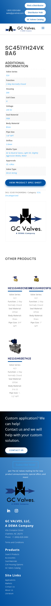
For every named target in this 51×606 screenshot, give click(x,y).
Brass (8, 127)
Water (24, 155)
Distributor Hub (35, 12)
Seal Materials (11, 561)
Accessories (10, 557)
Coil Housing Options (14, 564)
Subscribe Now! (25, 465)
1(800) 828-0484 (13, 10)
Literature (9, 593)
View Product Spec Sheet (25, 182)
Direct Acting (11, 173)
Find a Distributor (35, 5)
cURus (11, 164)
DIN (7, 92)
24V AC (9, 110)
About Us (9, 590)
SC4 (7, 75)
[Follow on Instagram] (16, 511)
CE (7, 164)
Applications (10, 580)
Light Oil (27, 153)
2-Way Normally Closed (16, 84)
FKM (8, 118)
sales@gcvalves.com (15, 13)
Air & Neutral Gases (14, 153)
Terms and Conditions (14, 542)
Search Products (12, 554)
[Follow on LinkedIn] (8, 511)
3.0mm (9, 144)
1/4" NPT (10, 135)
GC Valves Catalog (35, 19)
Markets (8, 583)
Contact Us (16, 450)
